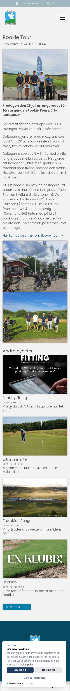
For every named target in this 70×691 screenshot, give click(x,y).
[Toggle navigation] (62, 18)
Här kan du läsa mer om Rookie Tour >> (33, 235)
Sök (52, 3)
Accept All (20, 670)
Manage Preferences (34, 677)
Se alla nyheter (16, 606)
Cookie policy (26, 664)
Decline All (48, 670)
